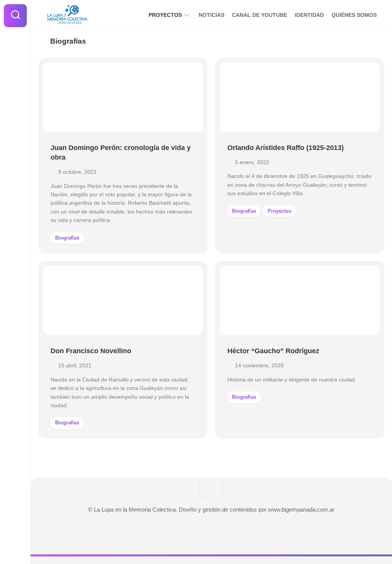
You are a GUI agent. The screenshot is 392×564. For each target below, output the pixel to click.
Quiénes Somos (354, 15)
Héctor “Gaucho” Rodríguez (273, 351)
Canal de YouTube (259, 15)
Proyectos (165, 15)
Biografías (67, 238)
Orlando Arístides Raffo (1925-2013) (285, 148)
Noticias (211, 15)
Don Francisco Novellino (91, 351)
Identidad (309, 15)
